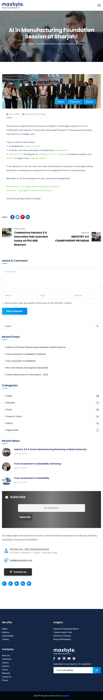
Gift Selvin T (12, 190)
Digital (31, 43)
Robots (52, 423)
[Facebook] (12, 217)
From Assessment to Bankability (21, 361)
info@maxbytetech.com (21, 560)
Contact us (19, 572)
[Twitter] (17, 217)
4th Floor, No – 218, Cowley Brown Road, (29, 549)
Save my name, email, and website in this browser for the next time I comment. (38, 303)
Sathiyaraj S (54, 186)
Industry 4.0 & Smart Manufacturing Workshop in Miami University (36, 347)
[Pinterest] (23, 217)
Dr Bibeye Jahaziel (37, 158)
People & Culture (52, 416)
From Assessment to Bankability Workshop (26, 354)
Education (75, 101)
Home (22, 43)
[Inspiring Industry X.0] (13, 5)
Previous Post (19, 229)
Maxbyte (65, 695)
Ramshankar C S (14, 186)
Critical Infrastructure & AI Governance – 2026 (27, 374)
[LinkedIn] (28, 217)
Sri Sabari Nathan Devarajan (35, 186)
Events (90, 101)
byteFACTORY (16, 154)
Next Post (85, 233)
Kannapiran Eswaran (28, 190)
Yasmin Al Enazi (32, 146)
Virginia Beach (52, 430)
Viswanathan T (62, 150)
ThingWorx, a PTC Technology (53, 154)
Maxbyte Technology (35, 114)
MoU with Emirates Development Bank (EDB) (27, 367)
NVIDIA (10, 158)
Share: (5, 217)
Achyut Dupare (45, 190)
